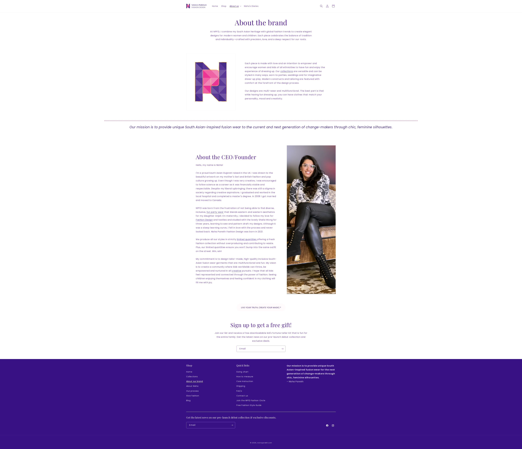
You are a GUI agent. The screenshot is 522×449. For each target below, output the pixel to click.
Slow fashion (192, 395)
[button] (235, 6)
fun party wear (215, 212)
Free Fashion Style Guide (248, 405)
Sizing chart (242, 371)
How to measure (244, 376)
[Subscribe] (282, 349)
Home (189, 371)
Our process (192, 391)
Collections (192, 376)
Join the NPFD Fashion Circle (250, 400)
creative (236, 270)
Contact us (242, 395)
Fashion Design (204, 219)
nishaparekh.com (264, 443)
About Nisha (192, 386)
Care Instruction (244, 381)
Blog (188, 400)
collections (286, 71)
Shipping (240, 386)
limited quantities (247, 239)
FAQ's (239, 391)
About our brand (194, 381)
